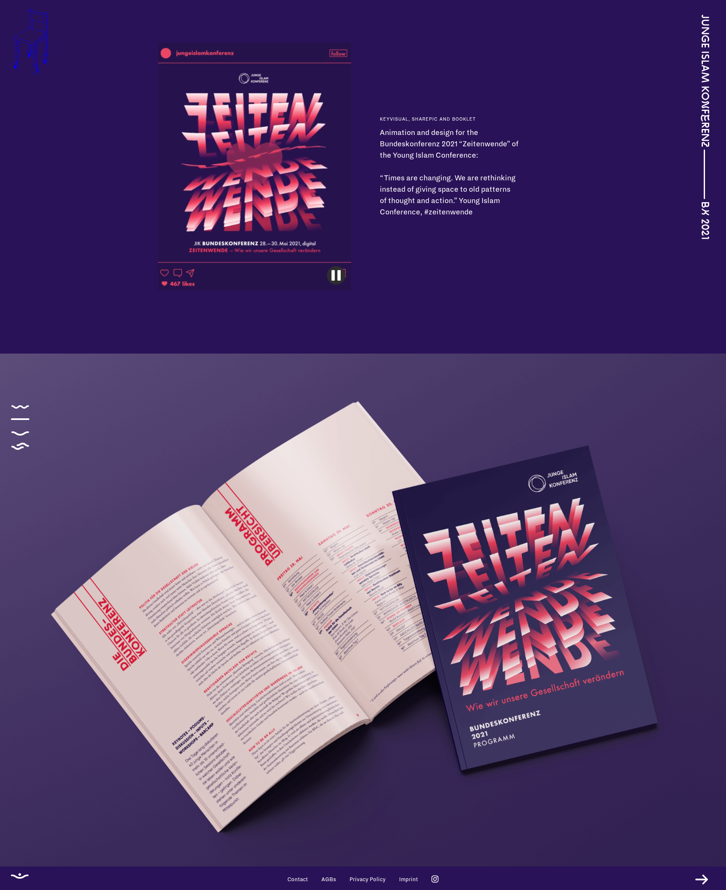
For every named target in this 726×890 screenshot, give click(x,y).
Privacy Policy (368, 879)
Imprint (408, 879)
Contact (297, 879)
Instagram (435, 879)
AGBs (328, 879)
